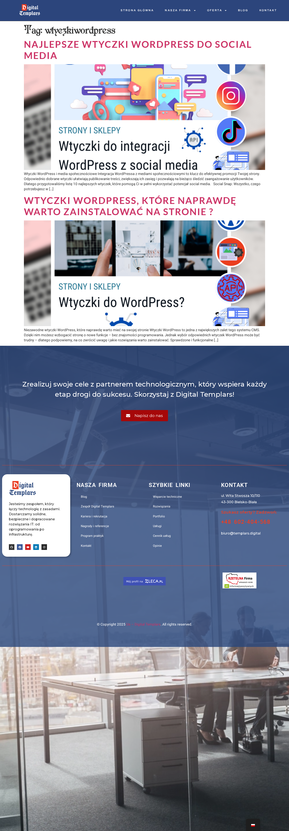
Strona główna (137, 10)
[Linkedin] (36, 547)
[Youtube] (28, 547)
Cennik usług (162, 536)
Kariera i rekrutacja (94, 516)
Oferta (214, 10)
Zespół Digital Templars (97, 506)
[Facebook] (19, 547)
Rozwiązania (161, 506)
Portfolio (159, 516)
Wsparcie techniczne (167, 497)
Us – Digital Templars (143, 624)
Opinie (157, 546)
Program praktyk (92, 536)
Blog (243, 10)
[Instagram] (44, 547)
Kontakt (268, 10)
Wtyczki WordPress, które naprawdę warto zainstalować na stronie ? (130, 206)
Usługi (157, 526)
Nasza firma (178, 10)
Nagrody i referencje (95, 526)
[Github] (11, 547)
